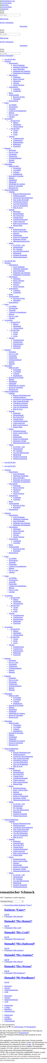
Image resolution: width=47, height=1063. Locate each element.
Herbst (11, 227)
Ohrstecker (17, 81)
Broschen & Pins (19, 97)
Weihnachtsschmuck (20, 257)
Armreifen (16, 89)
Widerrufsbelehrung (11, 990)
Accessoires (8, 119)
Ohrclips (16, 83)
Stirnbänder (17, 124)
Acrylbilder (13, 105)
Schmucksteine (9, 1011)
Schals (15, 132)
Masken (11, 113)
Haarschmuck (13, 101)
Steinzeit (16, 233)
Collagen (16, 172)
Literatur (12, 117)
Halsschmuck (13, 63)
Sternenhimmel (18, 214)
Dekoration (8, 164)
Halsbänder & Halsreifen (21, 73)
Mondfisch (8, 1009)
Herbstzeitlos (17, 235)
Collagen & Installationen (17, 111)
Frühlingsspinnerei (19, 196)
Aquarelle (12, 109)
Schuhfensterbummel (20, 219)
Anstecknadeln (14, 95)
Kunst (6, 103)
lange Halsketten (19, 69)
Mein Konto (4, 19)
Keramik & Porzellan (16, 176)
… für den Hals (14, 128)
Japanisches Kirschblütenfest (23, 198)
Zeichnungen (13, 107)
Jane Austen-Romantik (21, 200)
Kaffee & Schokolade (20, 237)
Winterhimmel (18, 247)
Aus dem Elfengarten (20, 204)
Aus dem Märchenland (21, 251)
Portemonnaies (18, 142)
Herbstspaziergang (19, 229)
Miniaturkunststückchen (21, 241)
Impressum (8, 986)
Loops (15, 134)
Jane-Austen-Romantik (21, 758)
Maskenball (17, 253)
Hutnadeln (16, 99)
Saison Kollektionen (11, 190)
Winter (11, 243)
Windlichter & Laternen (17, 184)
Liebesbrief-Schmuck (20, 202)
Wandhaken (13, 180)
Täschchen (17, 146)
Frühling (12, 192)
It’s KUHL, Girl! (19, 245)
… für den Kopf (14, 121)
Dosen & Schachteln (16, 186)
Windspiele (12, 182)
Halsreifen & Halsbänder (21, 482)
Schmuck (7, 61)
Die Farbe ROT (18, 215)
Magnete (12, 162)
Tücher (15, 130)
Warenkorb (23, 26)
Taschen (11, 136)
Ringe (11, 93)
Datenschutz (8, 1005)
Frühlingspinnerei (19, 754)
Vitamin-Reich (18, 217)
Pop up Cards (13, 115)
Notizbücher (13, 156)
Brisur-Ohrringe (18, 79)
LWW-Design (18, 1027)
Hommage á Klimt (19, 798)
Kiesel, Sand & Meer (20, 231)
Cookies (7, 1007)
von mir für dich (10, 59)
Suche (2, 11)
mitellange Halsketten (20, 67)
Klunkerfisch (31, 1027)
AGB (6, 992)
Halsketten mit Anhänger (21, 71)
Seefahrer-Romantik (20, 255)
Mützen (15, 123)
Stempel (11, 160)
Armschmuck (13, 87)
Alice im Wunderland (20, 206)
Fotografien (13, 154)
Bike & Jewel (18, 208)
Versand (7, 988)
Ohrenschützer (18, 126)
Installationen (17, 174)
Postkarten (12, 150)
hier (29, 1044)
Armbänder (17, 91)
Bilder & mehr (14, 166)
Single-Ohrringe (18, 85)
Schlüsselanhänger (15, 158)
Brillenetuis (17, 144)
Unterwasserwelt (19, 221)
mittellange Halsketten (20, 476)
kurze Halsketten (19, 65)
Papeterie (7, 148)
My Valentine (17, 249)
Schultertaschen (18, 138)
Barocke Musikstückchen (22, 194)
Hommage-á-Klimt (19, 239)
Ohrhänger (17, 77)
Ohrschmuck (13, 75)
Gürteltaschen (18, 140)
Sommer (12, 210)
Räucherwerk (13, 188)
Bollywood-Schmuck (20, 223)
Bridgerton (17, 212)
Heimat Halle (17, 225)
